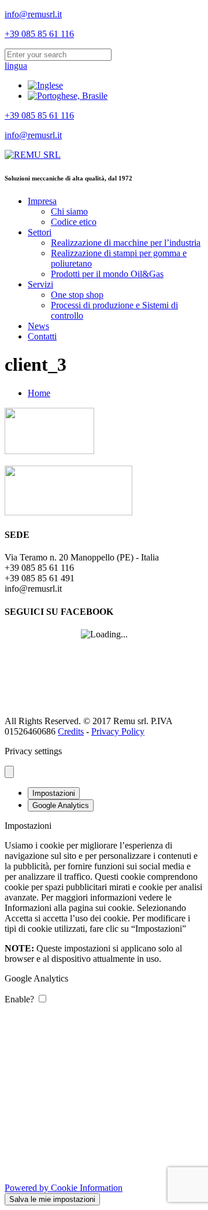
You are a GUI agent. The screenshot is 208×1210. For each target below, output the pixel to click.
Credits (71, 731)
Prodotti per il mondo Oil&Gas (107, 274)
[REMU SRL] (33, 155)
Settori (39, 232)
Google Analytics (60, 805)
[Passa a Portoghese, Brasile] (67, 96)
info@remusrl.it (33, 14)
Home (39, 393)
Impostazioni (53, 793)
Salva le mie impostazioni (52, 1199)
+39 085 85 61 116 (39, 34)
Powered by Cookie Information (63, 1188)
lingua (16, 66)
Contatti (42, 336)
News (38, 326)
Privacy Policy (117, 731)
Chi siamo (69, 211)
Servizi (40, 284)
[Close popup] (9, 772)
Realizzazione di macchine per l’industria (125, 243)
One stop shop (77, 295)
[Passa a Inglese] (45, 85)
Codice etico (73, 222)
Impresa (42, 201)
